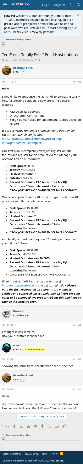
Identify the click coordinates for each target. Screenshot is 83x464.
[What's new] (71, 4)
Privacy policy (31, 453)
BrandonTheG (13, 60)
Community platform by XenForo (33, 460)
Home (54, 453)
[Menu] (5, 5)
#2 (79, 325)
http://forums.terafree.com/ (19, 285)
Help (44, 453)
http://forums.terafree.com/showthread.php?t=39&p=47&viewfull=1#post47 (32, 141)
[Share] (74, 82)
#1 (79, 82)
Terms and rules (12, 453)
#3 (79, 359)
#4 (79, 389)
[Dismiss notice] (77, 16)
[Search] (78, 4)
